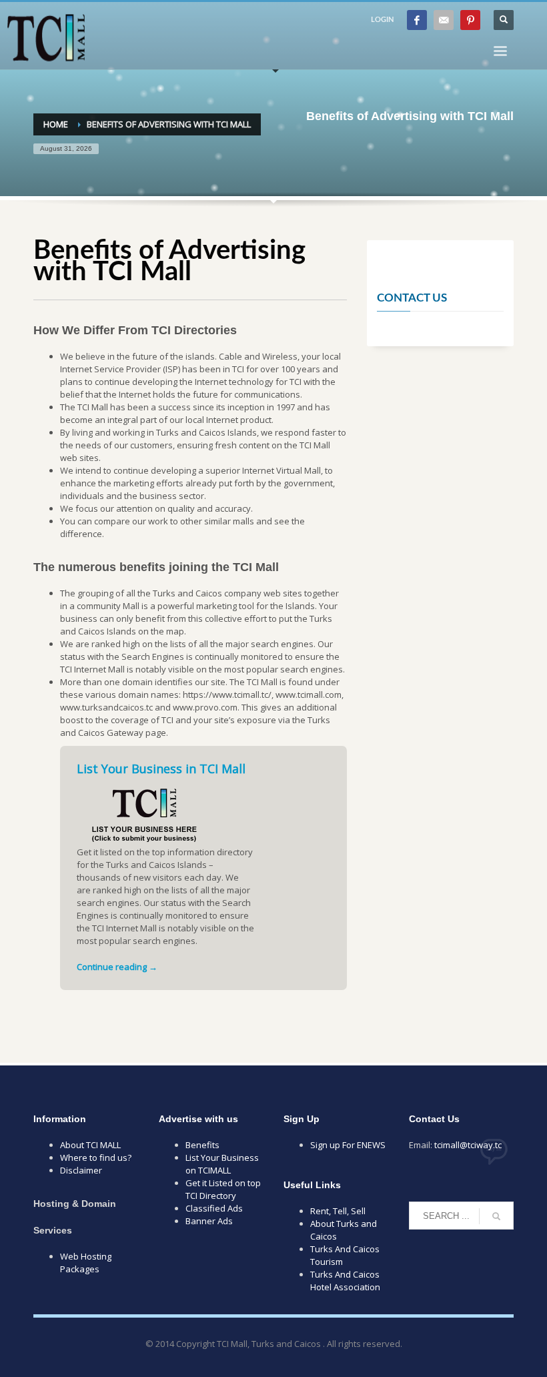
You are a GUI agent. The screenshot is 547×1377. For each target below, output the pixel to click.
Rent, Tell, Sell (338, 1211)
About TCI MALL (90, 1145)
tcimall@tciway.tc (468, 1145)
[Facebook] (417, 20)
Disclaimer (81, 1170)
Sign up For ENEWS (348, 1145)
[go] (496, 1216)
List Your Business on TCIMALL (222, 1164)
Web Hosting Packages (85, 1262)
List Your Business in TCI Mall (161, 769)
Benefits (202, 1145)
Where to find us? (95, 1158)
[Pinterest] (470, 20)
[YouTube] (444, 20)
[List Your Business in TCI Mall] (143, 810)
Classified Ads (214, 1208)
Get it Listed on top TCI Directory (223, 1189)
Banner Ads (209, 1221)
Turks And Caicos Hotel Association (345, 1280)
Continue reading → (117, 967)
